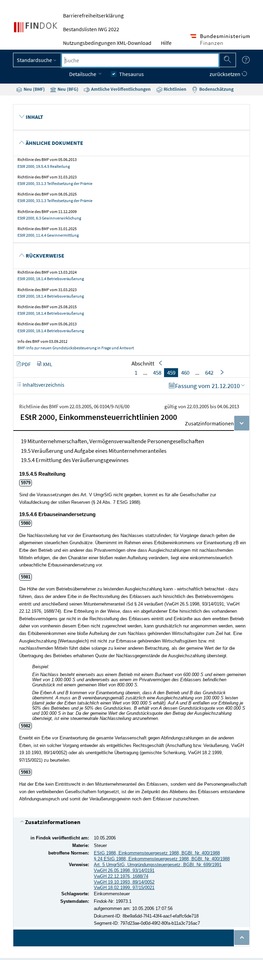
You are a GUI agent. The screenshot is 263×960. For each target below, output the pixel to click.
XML (47, 364)
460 (185, 372)
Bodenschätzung (216, 89)
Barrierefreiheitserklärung (93, 15)
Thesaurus (131, 74)
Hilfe (166, 42)
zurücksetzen (225, 74)
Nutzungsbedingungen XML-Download (107, 42)
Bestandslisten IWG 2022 (91, 29)
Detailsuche (83, 74)
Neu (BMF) (34, 89)
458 (157, 372)
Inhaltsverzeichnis (43, 384)
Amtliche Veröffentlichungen (120, 89)
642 (209, 372)
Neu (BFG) (67, 89)
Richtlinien (174, 89)
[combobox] (140, 60)
